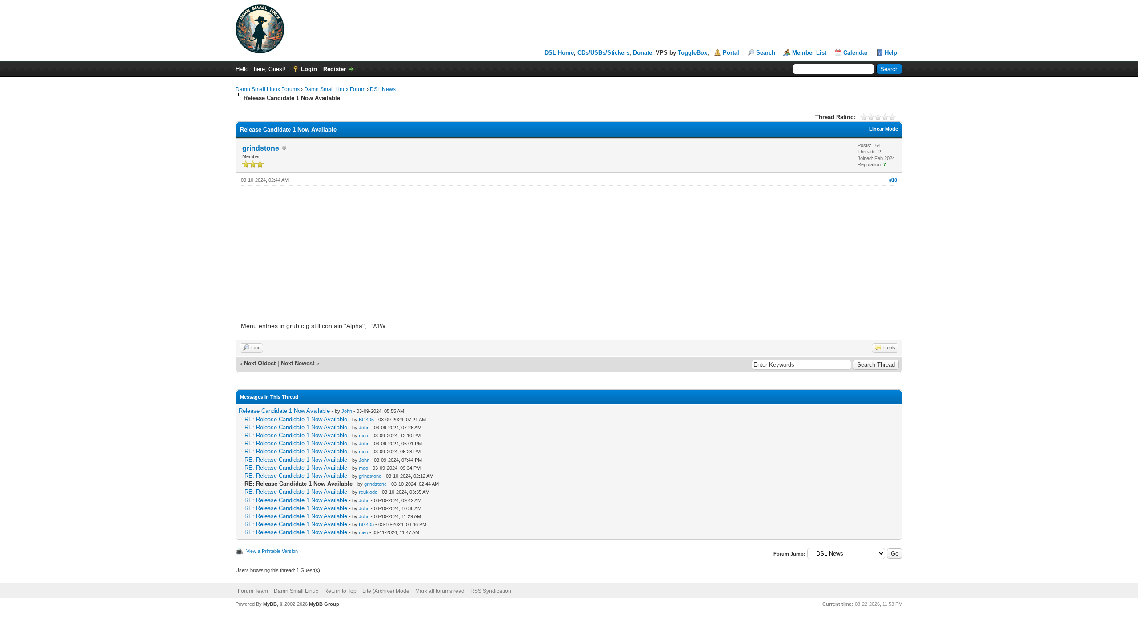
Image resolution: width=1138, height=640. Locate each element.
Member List (809, 52)
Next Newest (297, 363)
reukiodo (368, 492)
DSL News (383, 89)
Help (891, 52)
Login (309, 69)
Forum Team (253, 591)
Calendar (855, 52)
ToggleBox (692, 52)
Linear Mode (883, 129)
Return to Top (340, 591)
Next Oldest (260, 363)
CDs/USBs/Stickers (603, 52)
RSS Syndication (490, 591)
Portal (731, 52)
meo (363, 435)
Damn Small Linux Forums (268, 89)
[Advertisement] (569, 252)
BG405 (366, 419)
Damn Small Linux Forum (334, 89)
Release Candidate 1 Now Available (284, 411)
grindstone (260, 148)
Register (334, 69)
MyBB (270, 604)
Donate (642, 52)
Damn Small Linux (296, 591)
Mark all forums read (440, 591)
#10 (893, 180)
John (346, 411)
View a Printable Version (272, 551)
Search (765, 52)
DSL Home (559, 52)
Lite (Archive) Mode (385, 591)
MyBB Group (324, 604)
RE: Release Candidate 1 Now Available (295, 419)
